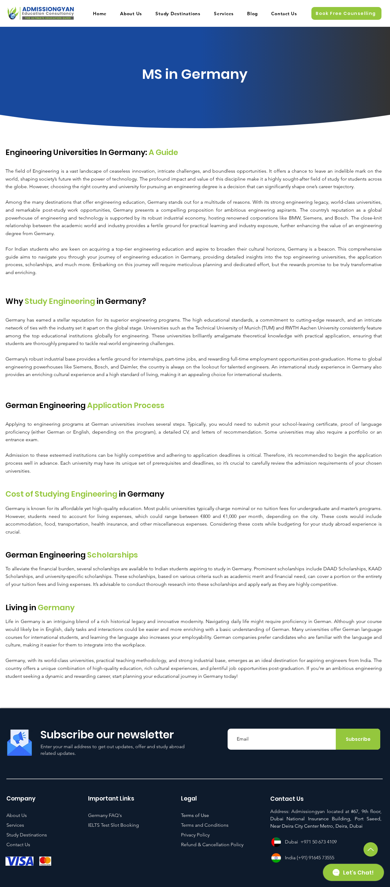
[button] (346, 13)
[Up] (370, 849)
